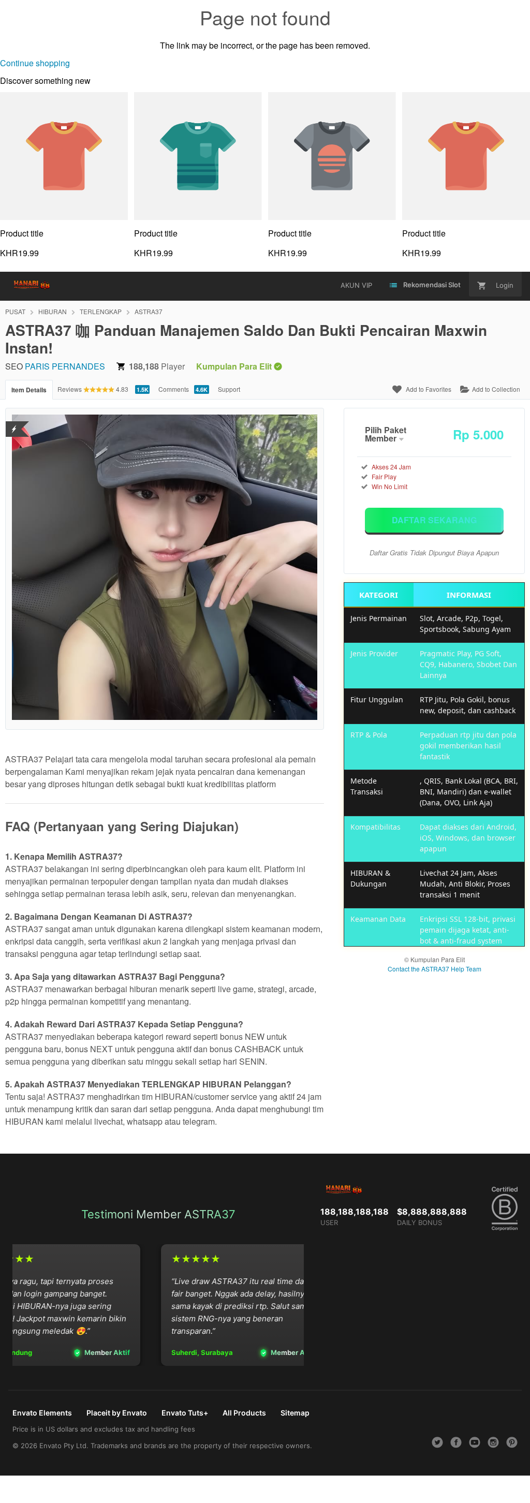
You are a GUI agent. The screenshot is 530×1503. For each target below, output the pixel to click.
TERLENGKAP (101, 311)
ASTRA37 (149, 311)
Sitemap (295, 1412)
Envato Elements (42, 1412)
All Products (244, 1412)
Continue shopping (35, 63)
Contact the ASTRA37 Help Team (434, 968)
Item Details (29, 389)
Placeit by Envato (116, 1412)
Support (229, 389)
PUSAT (15, 311)
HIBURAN (52, 311)
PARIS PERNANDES (65, 366)
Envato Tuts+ (184, 1412)
